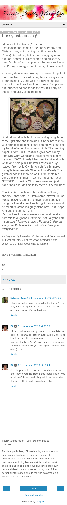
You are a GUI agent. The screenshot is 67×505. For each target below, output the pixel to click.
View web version (33, 495)
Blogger (40, 501)
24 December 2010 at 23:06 (45, 297)
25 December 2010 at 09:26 (34, 326)
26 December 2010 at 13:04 (34, 365)
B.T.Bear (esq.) (19, 297)
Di (11, 326)
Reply (13, 315)
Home (33, 488)
